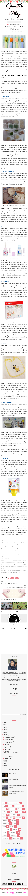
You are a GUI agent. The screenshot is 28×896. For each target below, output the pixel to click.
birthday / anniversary (13, 803)
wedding (5, 835)
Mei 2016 (7, 747)
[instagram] (16, 688)
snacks (4, 826)
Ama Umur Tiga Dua (13, 779)
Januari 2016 (8, 758)
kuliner (20, 812)
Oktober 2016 (8, 739)
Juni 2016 (7, 746)
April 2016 (7, 749)
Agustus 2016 (8, 742)
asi (3, 803)
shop (15, 823)
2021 (4, 726)
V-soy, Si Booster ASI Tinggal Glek (9, 611)
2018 (4, 731)
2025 (4, 722)
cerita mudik (18, 806)
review (14, 820)
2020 (4, 727)
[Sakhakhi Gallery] (14, 867)
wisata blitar (13, 835)
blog (4, 806)
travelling (15, 829)
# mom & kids (13, 24)
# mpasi (19, 24)
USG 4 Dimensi (12, 773)
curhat (4, 809)
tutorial (4, 832)
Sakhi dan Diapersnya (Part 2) (8, 599)
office (11, 817)
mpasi (4, 817)
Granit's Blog (14, 10)
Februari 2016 (8, 756)
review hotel (6, 823)
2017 (4, 732)
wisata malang (16, 838)
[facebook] (10, 688)
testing (11, 826)
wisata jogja (5, 838)
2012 (4, 765)
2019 (4, 729)
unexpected (13, 832)
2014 (4, 762)
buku (10, 806)
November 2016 (9, 737)
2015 (4, 760)
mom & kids (13, 815)
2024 (4, 724)
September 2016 (9, 741)
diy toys (4, 812)
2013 (4, 763)
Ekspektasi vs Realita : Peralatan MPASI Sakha (14, 755)
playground (18, 817)
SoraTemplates (10, 892)
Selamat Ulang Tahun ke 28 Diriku (11, 752)
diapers (20, 809)
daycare (12, 809)
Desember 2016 (9, 736)
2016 (4, 734)
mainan (4, 815)
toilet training (6, 829)
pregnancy (5, 820)
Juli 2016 (7, 744)
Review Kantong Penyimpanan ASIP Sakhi (11, 624)
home (12, 812)
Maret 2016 (8, 751)
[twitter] (13, 688)
